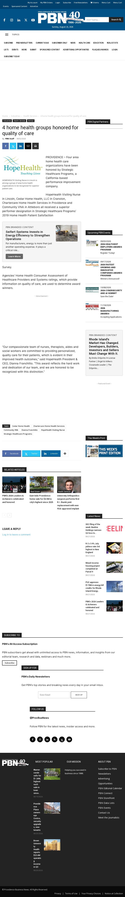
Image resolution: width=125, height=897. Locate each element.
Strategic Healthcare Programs (18, 434)
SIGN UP (78, 695)
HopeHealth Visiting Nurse (53, 430)
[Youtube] (33, 20)
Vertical (31, 121)
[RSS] (54, 739)
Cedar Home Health (21, 426)
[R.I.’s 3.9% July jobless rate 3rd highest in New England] (114, 548)
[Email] (28, 146)
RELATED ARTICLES (14, 469)
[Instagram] (11, 20)
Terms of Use (71, 893)
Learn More (14, 256)
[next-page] (9, 515)
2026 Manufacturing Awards (109, 311)
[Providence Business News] (62, 17)
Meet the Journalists (108, 817)
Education (7, 491)
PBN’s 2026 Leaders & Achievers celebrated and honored (13, 498)
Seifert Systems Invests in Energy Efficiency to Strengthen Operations (28, 235)
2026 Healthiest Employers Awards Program (111, 247)
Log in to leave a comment (16, 534)
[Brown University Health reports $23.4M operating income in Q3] (52, 844)
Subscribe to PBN (107, 768)
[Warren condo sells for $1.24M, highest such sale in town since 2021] (52, 774)
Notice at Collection (114, 893)
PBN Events (104, 807)
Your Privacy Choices (91, 893)
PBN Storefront (106, 797)
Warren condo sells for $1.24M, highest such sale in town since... (37, 781)
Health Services (30, 116)
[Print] (35, 146)
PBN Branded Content (20, 227)
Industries (15, 116)
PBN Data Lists (106, 802)
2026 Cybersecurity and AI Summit (111, 291)
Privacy (58, 893)
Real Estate (35, 491)
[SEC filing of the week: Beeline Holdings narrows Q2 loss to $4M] (114, 528)
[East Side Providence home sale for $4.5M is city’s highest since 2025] (42, 484)
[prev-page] (4, 515)
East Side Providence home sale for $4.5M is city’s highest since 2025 (41, 498)
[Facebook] (4, 20)
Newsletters (104, 773)
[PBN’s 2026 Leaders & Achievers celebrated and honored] (14, 484)
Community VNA (11, 430)
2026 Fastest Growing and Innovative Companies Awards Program (111, 270)
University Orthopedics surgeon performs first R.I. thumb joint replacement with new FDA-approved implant (68, 502)
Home (5, 116)
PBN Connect (105, 793)
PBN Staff (9, 138)
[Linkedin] (18, 20)
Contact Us (104, 812)
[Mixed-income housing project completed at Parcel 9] (114, 567)
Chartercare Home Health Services (49, 426)
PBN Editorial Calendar (110, 788)
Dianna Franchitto (30, 430)
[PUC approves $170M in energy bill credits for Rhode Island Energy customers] (114, 586)
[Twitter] (26, 20)
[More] (65, 453)
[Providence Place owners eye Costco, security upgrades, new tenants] (52, 808)
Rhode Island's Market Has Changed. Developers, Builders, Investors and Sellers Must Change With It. (104, 346)
